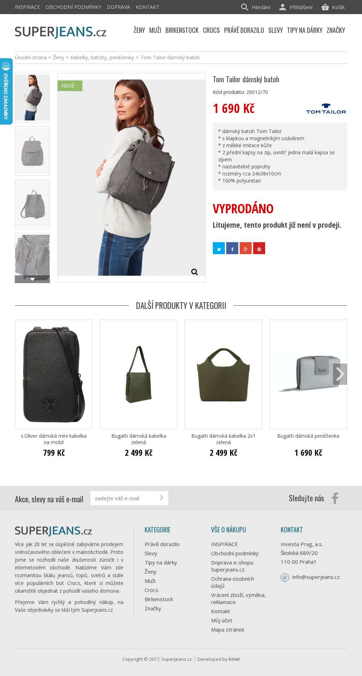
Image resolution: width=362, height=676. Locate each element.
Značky (153, 608)
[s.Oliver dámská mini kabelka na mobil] (54, 374)
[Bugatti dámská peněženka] (308, 374)
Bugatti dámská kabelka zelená (138, 439)
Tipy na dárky (161, 562)
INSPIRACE (27, 7)
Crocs (151, 589)
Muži (150, 580)
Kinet (234, 659)
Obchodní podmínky (73, 7)
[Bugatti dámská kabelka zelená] (138, 374)
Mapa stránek (227, 629)
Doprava (118, 7)
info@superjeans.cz (316, 576)
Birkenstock (159, 599)
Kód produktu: (229, 92)
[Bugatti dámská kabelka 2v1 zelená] (223, 374)
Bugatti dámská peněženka (308, 436)
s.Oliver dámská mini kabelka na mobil (54, 439)
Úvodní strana (31, 57)
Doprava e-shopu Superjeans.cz (232, 566)
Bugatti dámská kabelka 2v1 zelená (223, 439)
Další (32, 279)
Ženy (151, 571)
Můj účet (221, 620)
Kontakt (147, 7)
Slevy (151, 553)
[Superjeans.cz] (61, 32)
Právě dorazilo (162, 544)
